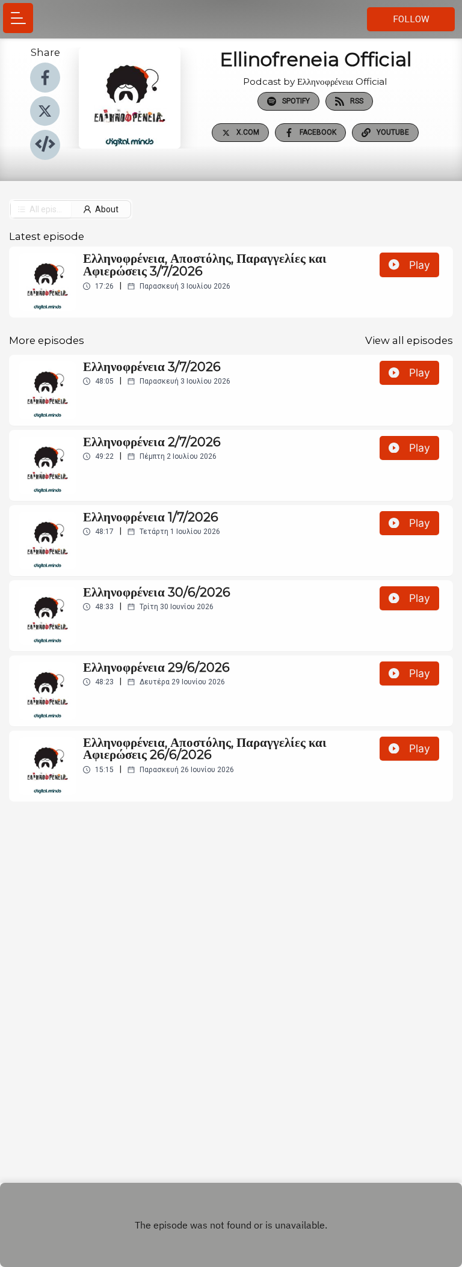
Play (419, 265)
